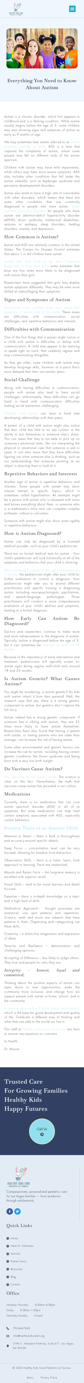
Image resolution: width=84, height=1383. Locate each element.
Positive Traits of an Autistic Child (41, 828)
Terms (30, 1377)
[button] (72, 9)
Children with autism (22, 413)
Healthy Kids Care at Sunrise (44, 1029)
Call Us (42, 1129)
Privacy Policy (49, 1377)
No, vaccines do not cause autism (30, 776)
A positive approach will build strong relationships (41, 1008)
